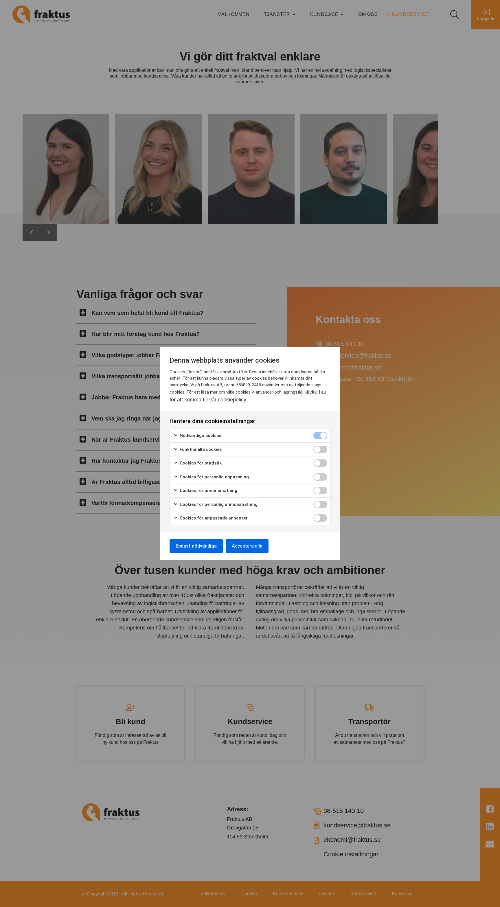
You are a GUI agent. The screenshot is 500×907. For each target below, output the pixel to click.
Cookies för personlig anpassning (214, 477)
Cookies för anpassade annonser (213, 518)
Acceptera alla (247, 546)
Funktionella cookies (200, 449)
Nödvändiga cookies (200, 435)
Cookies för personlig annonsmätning (218, 504)
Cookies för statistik (200, 463)
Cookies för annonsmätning (208, 490)
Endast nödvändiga (196, 546)
